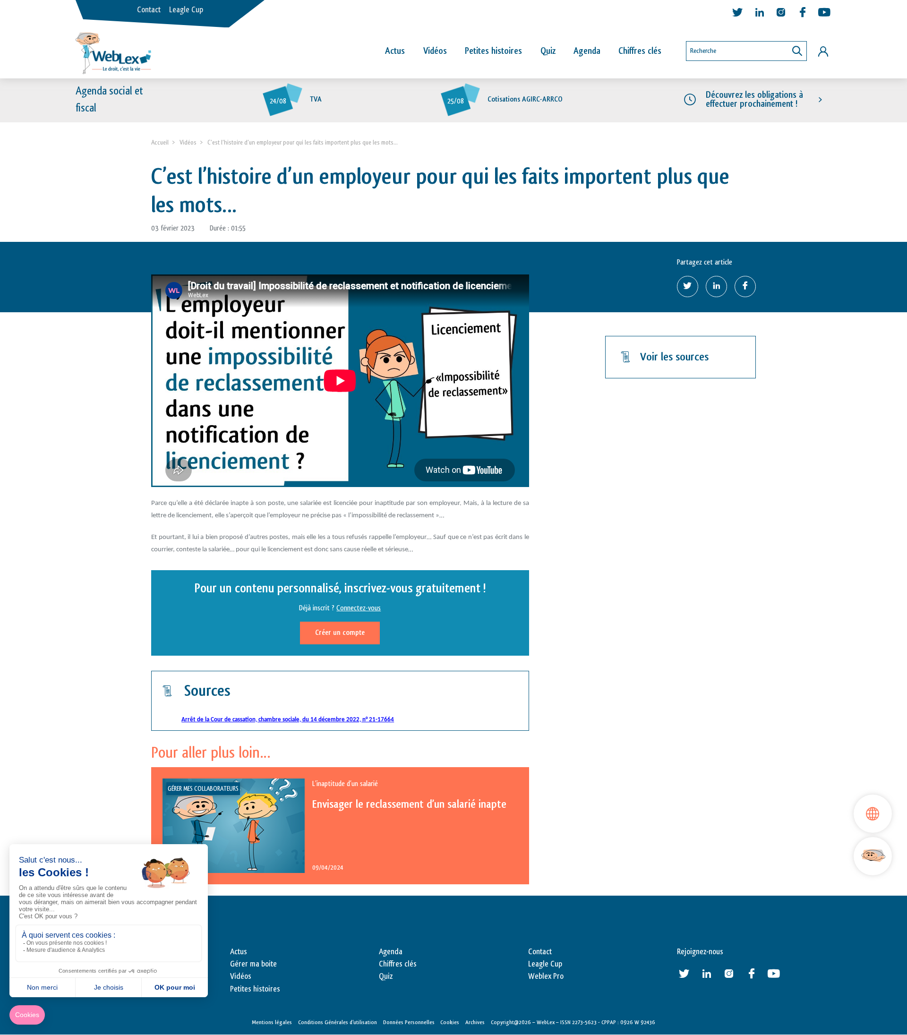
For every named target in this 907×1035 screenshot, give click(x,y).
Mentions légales (272, 1022)
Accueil (160, 142)
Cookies (449, 1022)
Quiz (548, 51)
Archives (475, 1022)
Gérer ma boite (253, 964)
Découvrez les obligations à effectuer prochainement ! (754, 99)
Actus (395, 51)
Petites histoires (493, 51)
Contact (149, 10)
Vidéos (435, 51)
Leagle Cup (186, 10)
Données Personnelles (409, 1022)
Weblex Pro (546, 976)
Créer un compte (340, 632)
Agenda (586, 51)
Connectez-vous (358, 608)
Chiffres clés (639, 51)
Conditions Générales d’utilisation (337, 1022)
